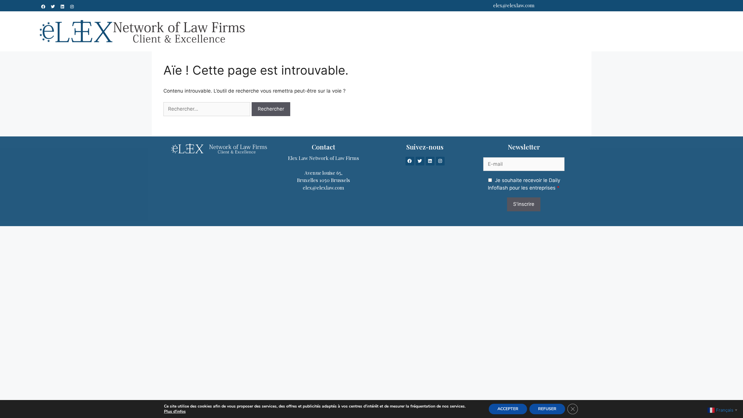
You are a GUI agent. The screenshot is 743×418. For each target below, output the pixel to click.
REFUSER (547, 409)
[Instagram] (72, 7)
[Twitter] (53, 7)
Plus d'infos (175, 411)
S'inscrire (523, 204)
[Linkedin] (62, 7)
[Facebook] (43, 7)
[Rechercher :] (206, 109)
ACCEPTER (507, 409)
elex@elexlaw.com (514, 5)
